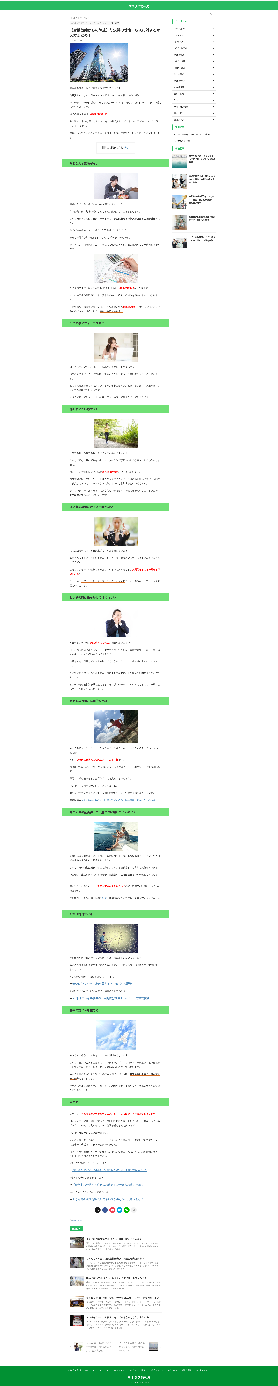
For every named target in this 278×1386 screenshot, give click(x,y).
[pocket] (112, 1210)
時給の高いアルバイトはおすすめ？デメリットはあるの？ (116, 1278)
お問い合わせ (173, 1370)
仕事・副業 (77, 1220)
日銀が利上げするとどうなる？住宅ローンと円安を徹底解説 (202, 158)
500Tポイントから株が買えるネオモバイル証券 (102, 983)
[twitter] (98, 1210)
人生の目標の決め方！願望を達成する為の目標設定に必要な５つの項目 (118, 800)
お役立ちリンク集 (182, 141)
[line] (127, 1210)
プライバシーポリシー (101, 1370)
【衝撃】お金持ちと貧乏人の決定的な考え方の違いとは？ (108, 1184)
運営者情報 (186, 1370)
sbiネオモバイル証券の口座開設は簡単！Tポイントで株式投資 (110, 998)
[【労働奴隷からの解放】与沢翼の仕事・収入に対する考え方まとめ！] (119, 1210)
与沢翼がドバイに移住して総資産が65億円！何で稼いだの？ (109, 1170)
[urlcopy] (134, 1210)
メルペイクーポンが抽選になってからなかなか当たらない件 (117, 1317)
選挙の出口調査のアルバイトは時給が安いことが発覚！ (115, 1239)
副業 (104, 897)
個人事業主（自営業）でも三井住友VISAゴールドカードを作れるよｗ (122, 1297)
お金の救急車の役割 (202, 1370)
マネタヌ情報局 (139, 6)
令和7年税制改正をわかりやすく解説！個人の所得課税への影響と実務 (202, 199)
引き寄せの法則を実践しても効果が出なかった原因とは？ (108, 1199)
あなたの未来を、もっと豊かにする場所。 (193, 134)
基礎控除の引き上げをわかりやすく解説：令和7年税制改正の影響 (202, 179)
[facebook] (105, 1210)
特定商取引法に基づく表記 (78, 1370)
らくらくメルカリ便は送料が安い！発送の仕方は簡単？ (115, 1258)
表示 (126, 147)
